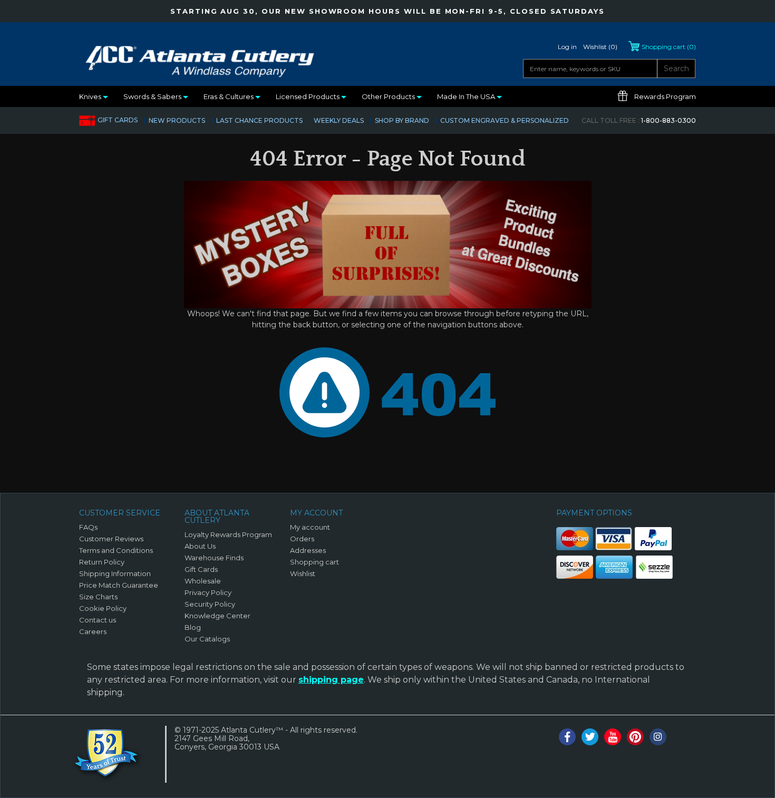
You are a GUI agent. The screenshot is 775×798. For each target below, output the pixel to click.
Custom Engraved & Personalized (504, 120)
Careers (92, 631)
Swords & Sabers (153, 96)
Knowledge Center (217, 615)
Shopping (669, 47)
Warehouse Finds (214, 557)
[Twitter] (590, 736)
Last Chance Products (259, 120)
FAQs (88, 527)
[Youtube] (612, 736)
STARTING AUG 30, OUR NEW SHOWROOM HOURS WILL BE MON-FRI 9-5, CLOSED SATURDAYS (387, 11)
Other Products (389, 96)
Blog (193, 627)
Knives (91, 96)
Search (676, 68)
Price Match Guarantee (118, 585)
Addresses (308, 550)
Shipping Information (115, 573)
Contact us (97, 620)
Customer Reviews (111, 538)
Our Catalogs (207, 639)
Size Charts (98, 596)
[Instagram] (658, 736)
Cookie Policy (103, 608)
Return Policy (101, 562)
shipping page (331, 680)
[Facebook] (567, 736)
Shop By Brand (402, 120)
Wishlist (302, 573)
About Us (200, 546)
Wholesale (203, 581)
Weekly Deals (339, 120)
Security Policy (210, 604)
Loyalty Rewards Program (228, 534)
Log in (567, 47)
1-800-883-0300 (639, 120)
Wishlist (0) (600, 47)
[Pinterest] (635, 736)
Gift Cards (118, 120)
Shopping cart (314, 562)
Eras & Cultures (229, 96)
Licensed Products (308, 96)
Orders (302, 538)
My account (310, 527)
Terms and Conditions (116, 550)
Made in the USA (467, 96)
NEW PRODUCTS (177, 120)
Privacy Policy (208, 592)
